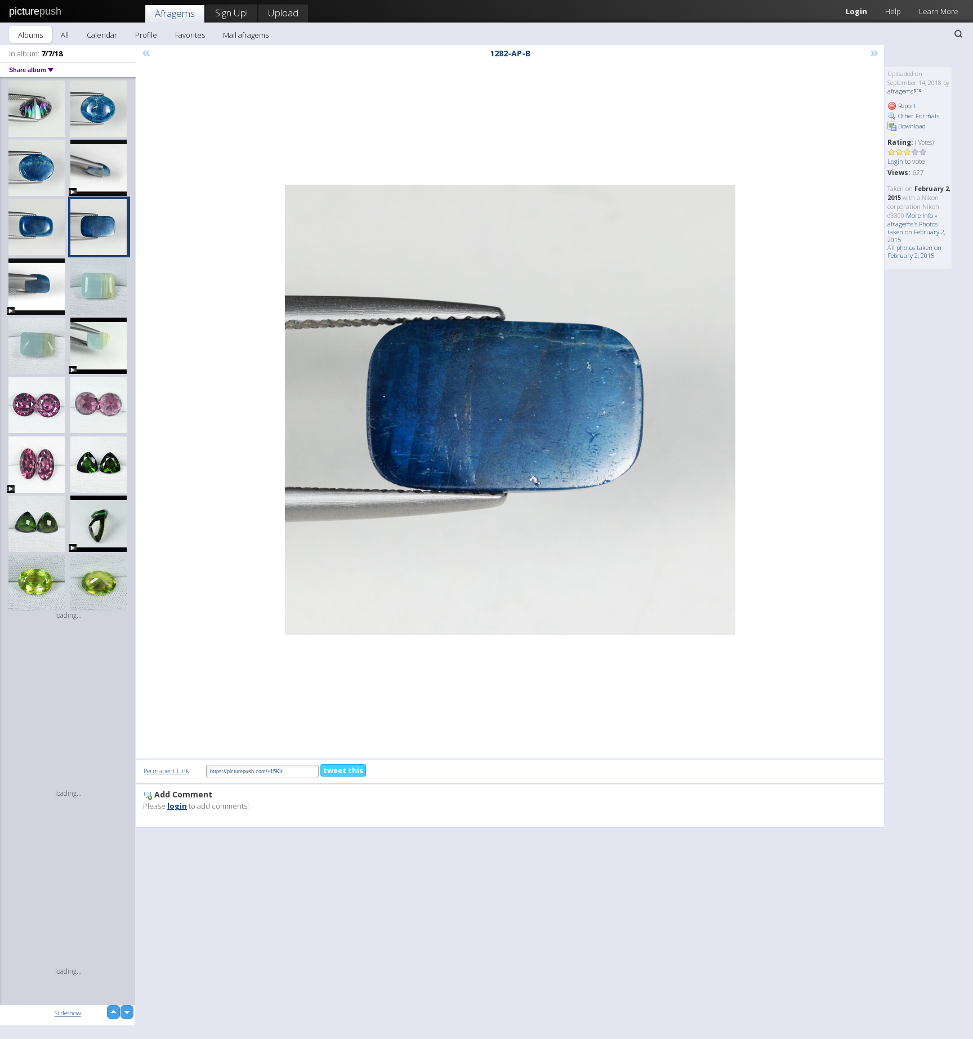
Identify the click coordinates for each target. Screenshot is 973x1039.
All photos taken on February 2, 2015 (914, 251)
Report (906, 105)
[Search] (958, 34)
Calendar (102, 35)
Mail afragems (246, 35)
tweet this (343, 770)
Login (856, 11)
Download (911, 126)
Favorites (190, 35)
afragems (900, 91)
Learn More (938, 11)
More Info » (922, 215)
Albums (30, 35)
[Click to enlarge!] (510, 410)
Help (893, 11)
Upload (283, 12)
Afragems (175, 13)
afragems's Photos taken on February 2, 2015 (916, 232)
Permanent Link (166, 770)
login (177, 806)
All (65, 35)
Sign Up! (231, 12)
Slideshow (68, 1013)
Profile (146, 35)
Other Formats (917, 116)
